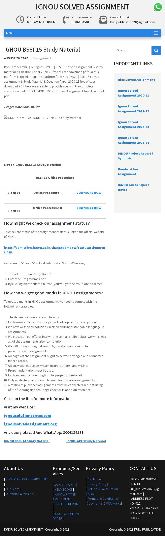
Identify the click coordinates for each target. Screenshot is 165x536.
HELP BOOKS (63, 489)
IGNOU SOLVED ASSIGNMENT (82, 6)
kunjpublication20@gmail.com (132, 22)
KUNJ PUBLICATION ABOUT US (26, 479)
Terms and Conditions (102, 499)
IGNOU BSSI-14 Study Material (27, 441)
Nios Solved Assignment (136, 80)
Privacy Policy (96, 484)
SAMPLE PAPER (65, 485)
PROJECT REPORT (67, 504)
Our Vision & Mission (19, 494)
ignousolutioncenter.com (27, 415)
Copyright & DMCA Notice (104, 503)
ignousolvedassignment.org (30, 424)
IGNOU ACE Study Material (86, 441)
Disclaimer (94, 479)
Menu (9, 33)
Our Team (12, 489)
